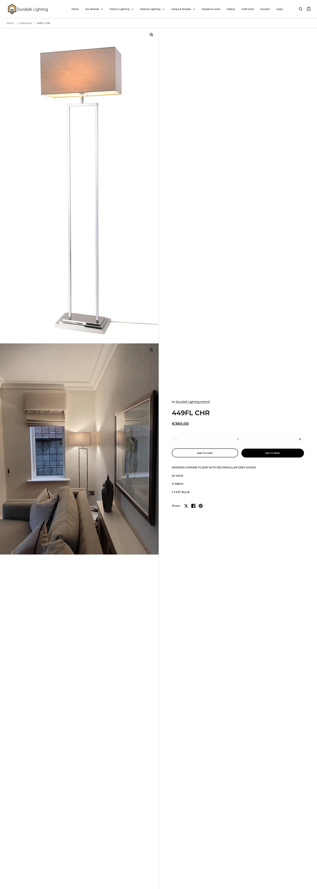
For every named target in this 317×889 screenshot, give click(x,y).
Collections (25, 23)
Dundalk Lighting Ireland (193, 401)
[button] (300, 439)
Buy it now (272, 453)
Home (10, 23)
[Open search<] (300, 9)
